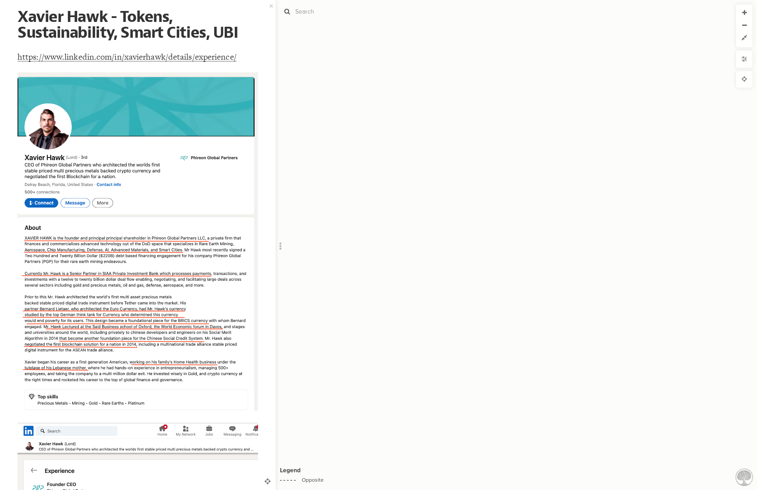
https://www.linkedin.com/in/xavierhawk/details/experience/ (127, 57)
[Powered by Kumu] (744, 476)
